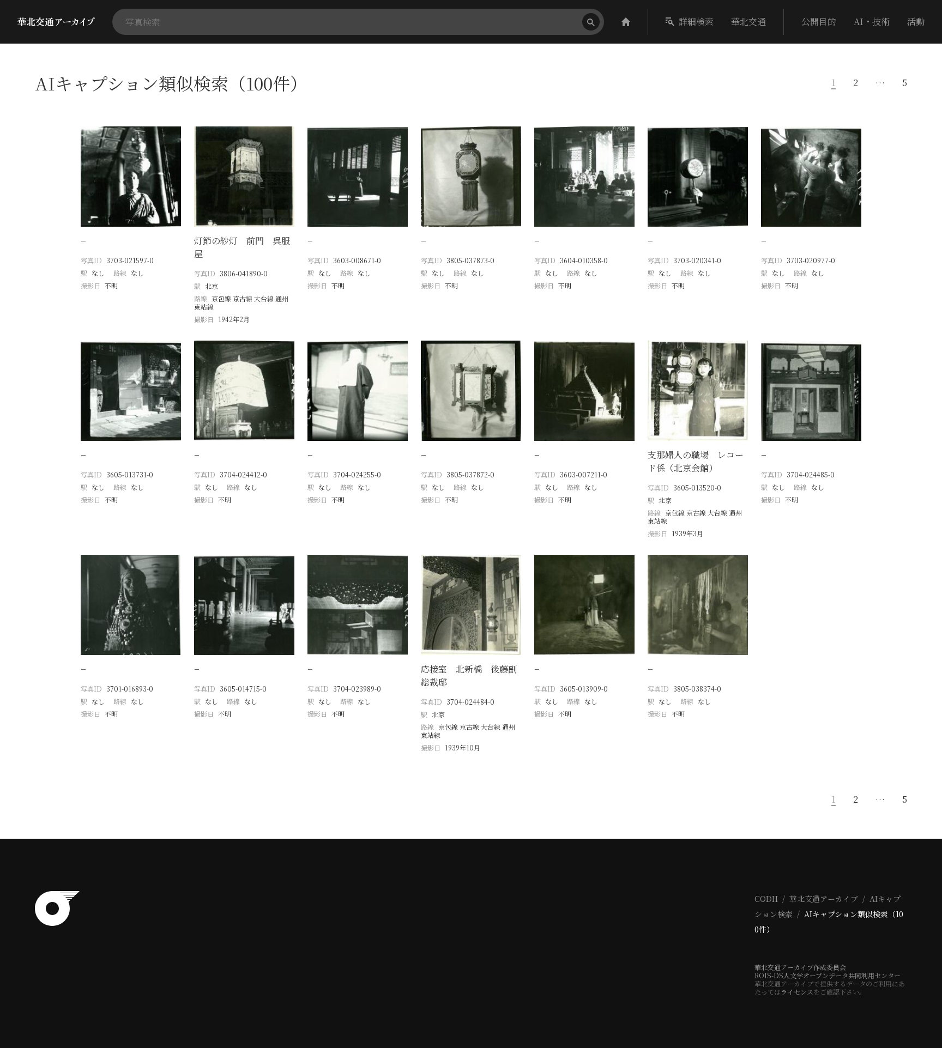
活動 (916, 21)
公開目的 (818, 21)
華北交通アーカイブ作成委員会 (800, 967)
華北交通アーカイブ (823, 898)
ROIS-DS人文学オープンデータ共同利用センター (827, 975)
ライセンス (797, 991)
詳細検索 (696, 21)
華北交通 (748, 21)
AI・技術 (872, 21)
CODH (766, 898)
